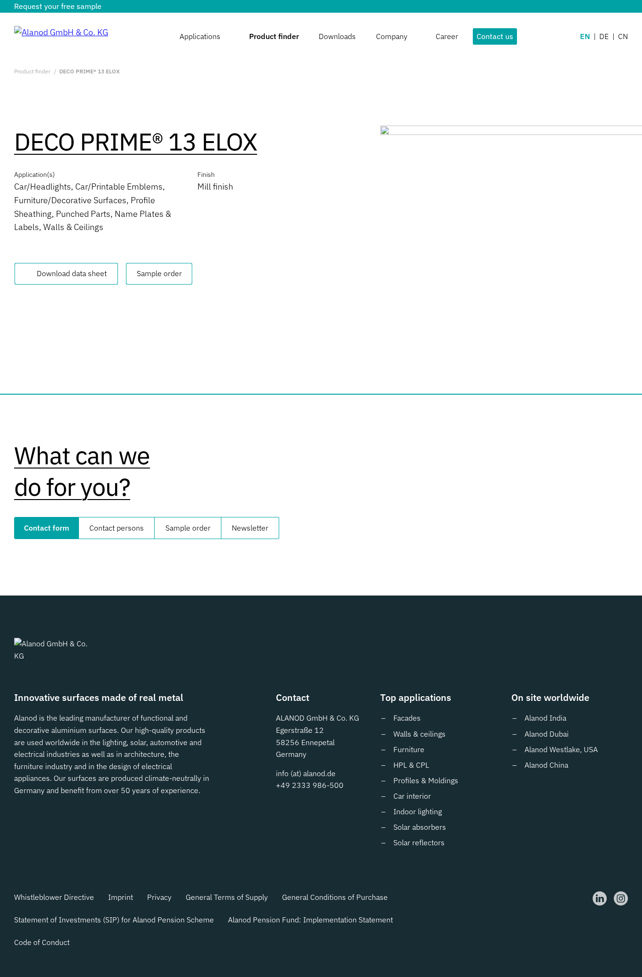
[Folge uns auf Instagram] (621, 898)
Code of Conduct (42, 942)
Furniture (408, 749)
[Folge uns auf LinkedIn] (600, 898)
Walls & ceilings (419, 734)
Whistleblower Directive (54, 897)
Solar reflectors (419, 842)
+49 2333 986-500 (310, 785)
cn (623, 36)
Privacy (159, 897)
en (585, 36)
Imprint (120, 897)
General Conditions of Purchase (335, 897)
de (604, 36)
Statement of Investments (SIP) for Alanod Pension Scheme (114, 919)
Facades (407, 718)
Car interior (412, 796)
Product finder (32, 71)
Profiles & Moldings (425, 780)
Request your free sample (58, 6)
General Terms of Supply (227, 897)
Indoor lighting (417, 811)
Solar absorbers (419, 827)
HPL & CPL (411, 765)
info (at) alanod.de (306, 773)
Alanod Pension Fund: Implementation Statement (310, 919)
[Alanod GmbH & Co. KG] (61, 36)
